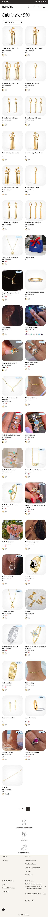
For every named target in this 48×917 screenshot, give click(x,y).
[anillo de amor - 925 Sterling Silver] (29, 583)
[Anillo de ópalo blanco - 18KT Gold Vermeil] (3, 477)
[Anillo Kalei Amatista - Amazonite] (31, 334)
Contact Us (5, 891)
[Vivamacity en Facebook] (29, 900)
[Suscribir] (44, 893)
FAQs (3, 884)
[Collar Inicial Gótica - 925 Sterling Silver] (6, 618)
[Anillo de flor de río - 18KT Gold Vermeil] (3, 549)
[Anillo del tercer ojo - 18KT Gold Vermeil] (26, 369)
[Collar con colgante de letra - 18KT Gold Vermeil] (3, 264)
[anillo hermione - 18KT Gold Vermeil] (26, 442)
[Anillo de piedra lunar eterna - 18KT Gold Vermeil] (3, 511)
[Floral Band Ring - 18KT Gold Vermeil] (26, 724)
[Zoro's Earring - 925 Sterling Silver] (6, 55)
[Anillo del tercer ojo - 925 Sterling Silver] (29, 369)
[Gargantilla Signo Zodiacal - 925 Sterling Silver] (6, 299)
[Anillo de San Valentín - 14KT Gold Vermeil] (26, 759)
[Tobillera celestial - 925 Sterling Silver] (6, 759)
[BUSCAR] (29, 7)
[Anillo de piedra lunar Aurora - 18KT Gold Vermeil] (3, 442)
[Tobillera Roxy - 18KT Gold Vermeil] (26, 690)
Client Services (8, 881)
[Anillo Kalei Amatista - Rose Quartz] (29, 334)
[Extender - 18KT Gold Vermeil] (3, 794)
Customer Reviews (30, 860)
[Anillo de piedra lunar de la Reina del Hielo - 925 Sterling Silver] (29, 655)
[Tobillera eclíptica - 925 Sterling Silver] (29, 405)
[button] (34, 7)
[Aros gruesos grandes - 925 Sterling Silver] (29, 549)
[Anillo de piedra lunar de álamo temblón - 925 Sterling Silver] (29, 514)
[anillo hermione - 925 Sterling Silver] (29, 442)
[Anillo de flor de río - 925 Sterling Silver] (6, 549)
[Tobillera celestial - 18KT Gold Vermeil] (3, 759)
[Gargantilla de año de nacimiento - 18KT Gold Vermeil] (26, 477)
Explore (28, 857)
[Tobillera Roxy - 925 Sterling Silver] (29, 690)
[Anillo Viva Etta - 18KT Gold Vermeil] (3, 690)
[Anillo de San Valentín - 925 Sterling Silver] (29, 759)
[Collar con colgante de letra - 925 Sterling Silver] (6, 264)
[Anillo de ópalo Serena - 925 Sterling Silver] (6, 370)
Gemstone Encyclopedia (32, 867)
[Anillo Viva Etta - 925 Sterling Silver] (6, 690)
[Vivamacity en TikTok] (33, 900)
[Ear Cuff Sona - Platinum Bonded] (6, 334)
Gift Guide (28, 871)
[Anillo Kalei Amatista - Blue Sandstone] (42, 334)
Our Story (5, 860)
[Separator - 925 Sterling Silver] (29, 618)
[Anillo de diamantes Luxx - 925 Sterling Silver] (6, 653)
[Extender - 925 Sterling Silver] (6, 794)
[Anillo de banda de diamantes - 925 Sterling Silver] (29, 299)
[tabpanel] (12, 36)
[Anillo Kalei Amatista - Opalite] (39, 334)
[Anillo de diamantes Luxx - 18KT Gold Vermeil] (3, 653)
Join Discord (28, 875)
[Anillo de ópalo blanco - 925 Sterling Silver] (6, 477)
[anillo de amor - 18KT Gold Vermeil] (26, 583)
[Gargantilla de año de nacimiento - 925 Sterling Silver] (29, 477)
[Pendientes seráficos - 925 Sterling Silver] (6, 724)
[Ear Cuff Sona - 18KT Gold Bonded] (3, 334)
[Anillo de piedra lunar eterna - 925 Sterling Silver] (6, 511)
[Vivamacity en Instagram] (26, 900)
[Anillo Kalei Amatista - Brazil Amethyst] (26, 334)
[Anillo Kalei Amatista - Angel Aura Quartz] (36, 334)
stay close (29, 881)
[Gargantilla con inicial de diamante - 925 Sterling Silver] (6, 406)
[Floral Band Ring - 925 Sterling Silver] (29, 724)
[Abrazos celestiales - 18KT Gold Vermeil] (3, 583)
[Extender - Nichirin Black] (8, 794)
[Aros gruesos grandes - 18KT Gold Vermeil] (26, 549)
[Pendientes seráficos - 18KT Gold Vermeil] (3, 724)
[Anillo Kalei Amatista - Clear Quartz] (34, 334)
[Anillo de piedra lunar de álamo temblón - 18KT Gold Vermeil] (26, 514)
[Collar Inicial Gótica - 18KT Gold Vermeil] (3, 618)
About (4, 857)
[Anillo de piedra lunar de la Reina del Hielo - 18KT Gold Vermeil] (26, 655)
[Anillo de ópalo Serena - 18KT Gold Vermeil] (3, 370)
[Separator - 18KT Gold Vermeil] (26, 618)
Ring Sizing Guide (30, 864)
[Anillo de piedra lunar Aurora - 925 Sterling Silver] (6, 442)
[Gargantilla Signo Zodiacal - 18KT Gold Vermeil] (3, 299)
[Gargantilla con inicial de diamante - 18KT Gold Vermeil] (3, 406)
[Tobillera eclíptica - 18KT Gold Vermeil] (26, 405)
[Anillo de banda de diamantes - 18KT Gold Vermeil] (26, 299)
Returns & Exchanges (8, 888)
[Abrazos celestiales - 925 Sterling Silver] (6, 583)
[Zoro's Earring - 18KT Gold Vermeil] (3, 55)
